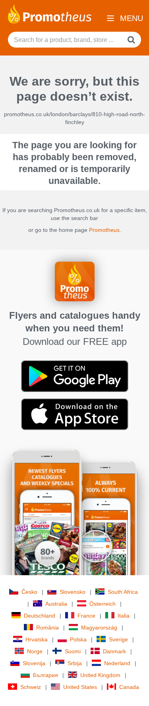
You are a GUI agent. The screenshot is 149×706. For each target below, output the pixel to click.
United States (80, 687)
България (45, 675)
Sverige (118, 639)
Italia (124, 615)
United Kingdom (100, 675)
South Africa (123, 592)
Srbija (75, 663)
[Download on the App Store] (74, 414)
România (47, 627)
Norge (35, 651)
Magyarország (99, 627)
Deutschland (39, 615)
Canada (129, 687)
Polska (78, 639)
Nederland (117, 663)
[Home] (49, 13)
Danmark (114, 651)
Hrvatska (36, 639)
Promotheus (104, 230)
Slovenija (34, 663)
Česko (29, 592)
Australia (56, 604)
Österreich (102, 604)
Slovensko (72, 592)
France (86, 615)
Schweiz (30, 687)
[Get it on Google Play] (74, 376)
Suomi (73, 651)
